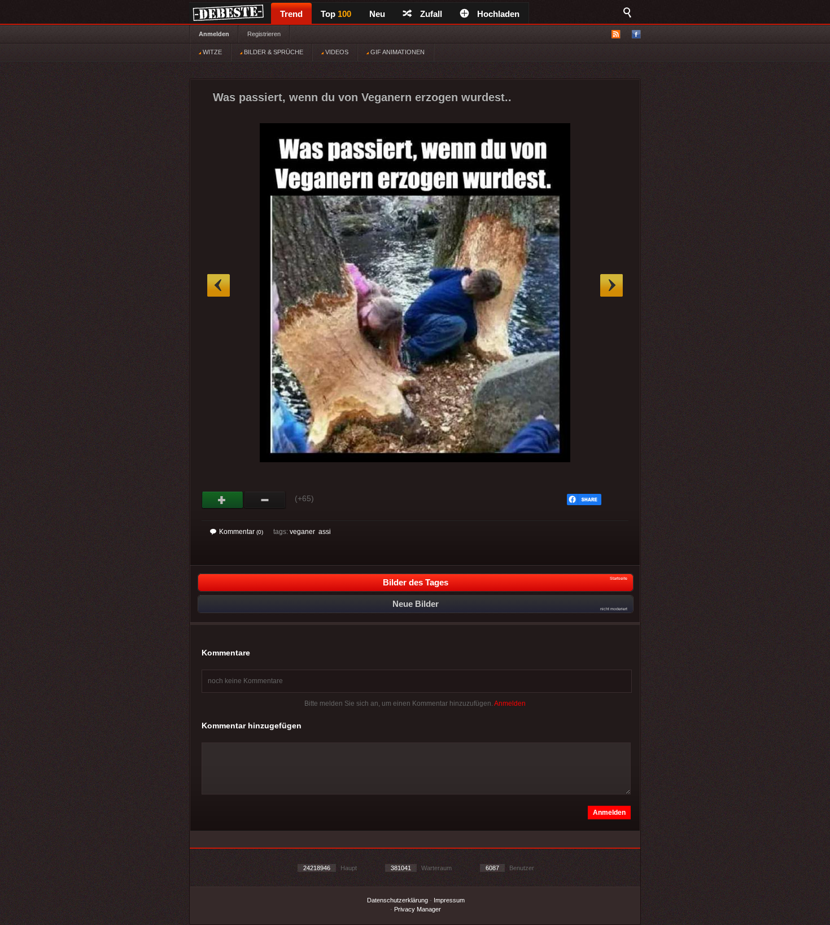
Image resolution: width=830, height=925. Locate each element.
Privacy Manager (417, 909)
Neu (377, 14)
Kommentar (241, 532)
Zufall (431, 14)
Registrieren (264, 34)
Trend (291, 14)
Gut (223, 500)
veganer (302, 532)
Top (336, 14)
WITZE (211, 52)
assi (324, 532)
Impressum (449, 900)
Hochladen (498, 14)
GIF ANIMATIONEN (397, 52)
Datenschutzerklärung (397, 900)
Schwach (265, 500)
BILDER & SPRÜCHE (272, 52)
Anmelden (214, 34)
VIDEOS (336, 52)
